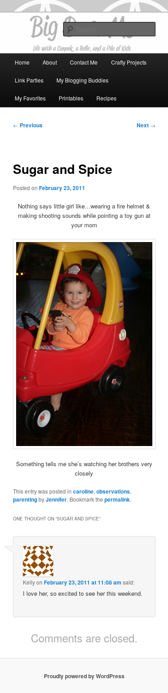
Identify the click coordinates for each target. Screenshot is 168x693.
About (50, 62)
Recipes (106, 98)
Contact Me (84, 62)
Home (22, 62)
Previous (28, 125)
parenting (25, 499)
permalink (117, 499)
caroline (83, 491)
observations (113, 491)
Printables (71, 98)
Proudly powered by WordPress (84, 676)
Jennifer (56, 499)
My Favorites (30, 98)
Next (146, 125)
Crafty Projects (128, 62)
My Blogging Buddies (82, 80)
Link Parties (29, 80)
